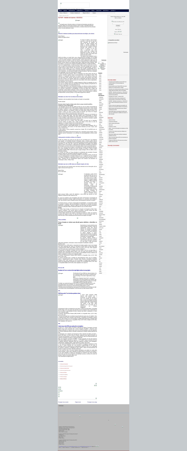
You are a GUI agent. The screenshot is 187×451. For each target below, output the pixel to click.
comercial (101, 137)
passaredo (101, 217)
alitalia (100, 109)
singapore (101, 237)
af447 (100, 100)
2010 (100, 90)
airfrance (101, 105)
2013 (100, 85)
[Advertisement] (102, 37)
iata (100, 184)
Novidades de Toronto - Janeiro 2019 (116, 96)
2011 (100, 88)
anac (100, 114)
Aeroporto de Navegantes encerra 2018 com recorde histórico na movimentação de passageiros (117, 83)
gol (99, 176)
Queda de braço (112, 119)
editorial (100, 151)
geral (100, 172)
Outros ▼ (113, 10)
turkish (100, 264)
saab (100, 232)
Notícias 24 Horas (63, 378)
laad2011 (101, 194)
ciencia (100, 135)
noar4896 (101, 211)
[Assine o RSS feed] (59, 396)
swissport (101, 249)
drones (100, 147)
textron (100, 258)
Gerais (65, 10)
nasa (100, 206)
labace (100, 196)
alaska (100, 107)
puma (100, 222)
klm (100, 192)
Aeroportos (72, 10)
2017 (100, 78)
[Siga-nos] (59, 393)
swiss (100, 247)
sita (100, 239)
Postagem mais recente (63, 402)
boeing (100, 125)
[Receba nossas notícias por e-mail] (59, 389)
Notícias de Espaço (63, 376)
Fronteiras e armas (112, 126)
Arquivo (94, 12)
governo (100, 179)
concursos (101, 139)
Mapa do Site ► (86, 12)
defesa (100, 142)
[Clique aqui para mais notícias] (59, 387)
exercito (100, 166)
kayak (100, 191)
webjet (100, 273)
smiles (100, 242)
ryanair (100, 229)
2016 (100, 80)
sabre (100, 234)
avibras (100, 122)
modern (100, 204)
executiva (101, 164)
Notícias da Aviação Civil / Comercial (66, 366)
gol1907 (100, 177)
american (101, 112)
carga (100, 130)
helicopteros (101, 182)
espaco (100, 157)
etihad (100, 161)
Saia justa (111, 124)
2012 (100, 86)
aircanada (101, 104)
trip (99, 261)
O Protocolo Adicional (113, 121)
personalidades (102, 219)
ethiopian (101, 159)
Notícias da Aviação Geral (64, 368)
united (100, 266)
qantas (100, 224)
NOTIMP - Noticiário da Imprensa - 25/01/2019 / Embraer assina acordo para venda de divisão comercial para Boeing (118, 93)
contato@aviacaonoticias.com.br (64, 446)
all (99, 110)
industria (101, 186)
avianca (100, 120)
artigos (100, 119)
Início (60, 10)
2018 (100, 76)
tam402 (100, 254)
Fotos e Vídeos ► (63, 12)
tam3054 (101, 253)
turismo (100, 263)
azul (100, 124)
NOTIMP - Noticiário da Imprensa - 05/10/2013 (70, 17)
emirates (101, 154)
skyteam (100, 241)
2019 (100, 75)
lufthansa (101, 199)
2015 (100, 81)
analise (100, 115)
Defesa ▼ (87, 10)
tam (100, 251)
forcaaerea (101, 169)
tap (99, 256)
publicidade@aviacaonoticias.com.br (85, 446)
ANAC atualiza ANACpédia (114, 123)
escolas (100, 156)
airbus (100, 102)
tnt (99, 259)
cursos (100, 140)
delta (100, 144)
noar (100, 209)
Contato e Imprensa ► (75, 12)
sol (99, 244)
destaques (101, 145)
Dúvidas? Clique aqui (118, 34)
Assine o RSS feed (118, 29)
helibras (100, 181)
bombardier (101, 127)
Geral (93, 10)
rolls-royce (101, 227)
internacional (101, 189)
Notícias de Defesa (63, 372)
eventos (100, 162)
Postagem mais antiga (92, 402)
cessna (100, 134)
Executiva (98, 10)
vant (100, 268)
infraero (100, 187)
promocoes (101, 221)
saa (100, 231)
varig (100, 269)
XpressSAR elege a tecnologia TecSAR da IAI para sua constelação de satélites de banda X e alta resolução (118, 113)
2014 (100, 83)
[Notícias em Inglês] (60, 391)
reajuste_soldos (102, 226)
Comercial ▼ (80, 10)
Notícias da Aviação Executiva (65, 370)
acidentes (101, 97)
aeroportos (101, 99)
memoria (101, 203)
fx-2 (100, 171)
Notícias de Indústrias (63, 374)
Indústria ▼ (106, 10)
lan (99, 198)
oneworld (101, 213)
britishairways (102, 129)
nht (99, 208)
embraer (101, 152)
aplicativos (101, 117)
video (100, 271)
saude (100, 236)
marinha (100, 201)
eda (100, 149)
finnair (100, 167)
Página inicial (78, 402)
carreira (100, 132)
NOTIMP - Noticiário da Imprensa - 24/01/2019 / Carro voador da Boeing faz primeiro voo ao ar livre (118, 102)
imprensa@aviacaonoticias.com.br (74, 446)
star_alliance (101, 246)
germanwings (102, 174)
